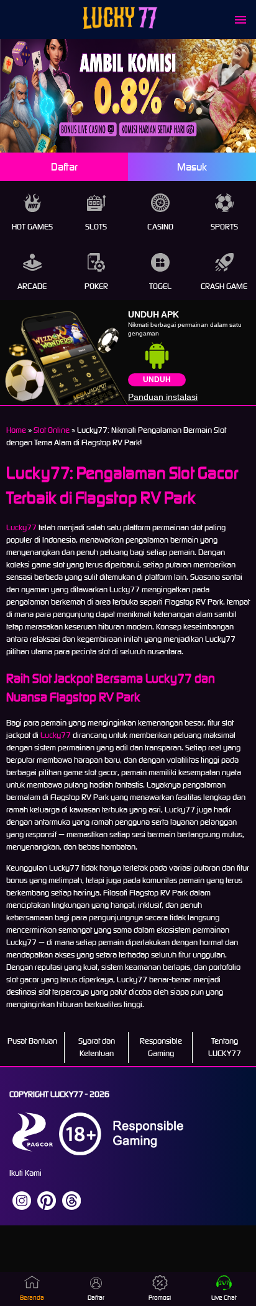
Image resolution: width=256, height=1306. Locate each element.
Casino (160, 226)
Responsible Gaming (161, 1047)
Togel (160, 286)
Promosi (160, 1298)
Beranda (32, 1298)
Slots (96, 226)
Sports (224, 226)
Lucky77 (21, 527)
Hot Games (32, 226)
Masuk (192, 167)
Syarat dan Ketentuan (96, 1047)
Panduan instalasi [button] (163, 397)
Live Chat (224, 1298)
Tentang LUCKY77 (224, 1047)
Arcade (32, 286)
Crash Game (224, 286)
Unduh (157, 379)
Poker (96, 286)
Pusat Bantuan (32, 1041)
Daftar (64, 167)
